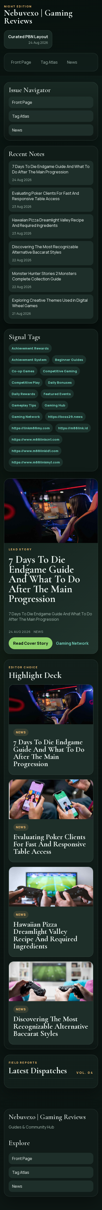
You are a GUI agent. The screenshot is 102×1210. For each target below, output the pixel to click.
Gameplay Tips (24, 405)
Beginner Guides (69, 359)
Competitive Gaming (60, 371)
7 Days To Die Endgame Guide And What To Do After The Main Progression (48, 752)
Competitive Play (26, 382)
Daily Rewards (23, 394)
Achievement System (29, 359)
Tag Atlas (49, 62)
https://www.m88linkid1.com (35, 451)
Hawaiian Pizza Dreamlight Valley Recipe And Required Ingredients (45, 935)
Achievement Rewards (30, 348)
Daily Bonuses (60, 382)
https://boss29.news (65, 416)
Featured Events (57, 394)
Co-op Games (23, 371)
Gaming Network (26, 416)
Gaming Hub (55, 405)
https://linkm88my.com (31, 428)
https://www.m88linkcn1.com (35, 439)
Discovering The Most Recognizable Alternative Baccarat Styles (50, 1026)
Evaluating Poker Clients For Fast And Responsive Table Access (49, 844)
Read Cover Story (30, 643)
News (72, 62)
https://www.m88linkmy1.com (36, 462)
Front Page (21, 62)
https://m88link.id (73, 428)
